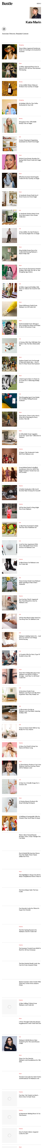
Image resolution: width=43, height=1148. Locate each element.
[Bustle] (7, 3)
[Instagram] (4, 29)
